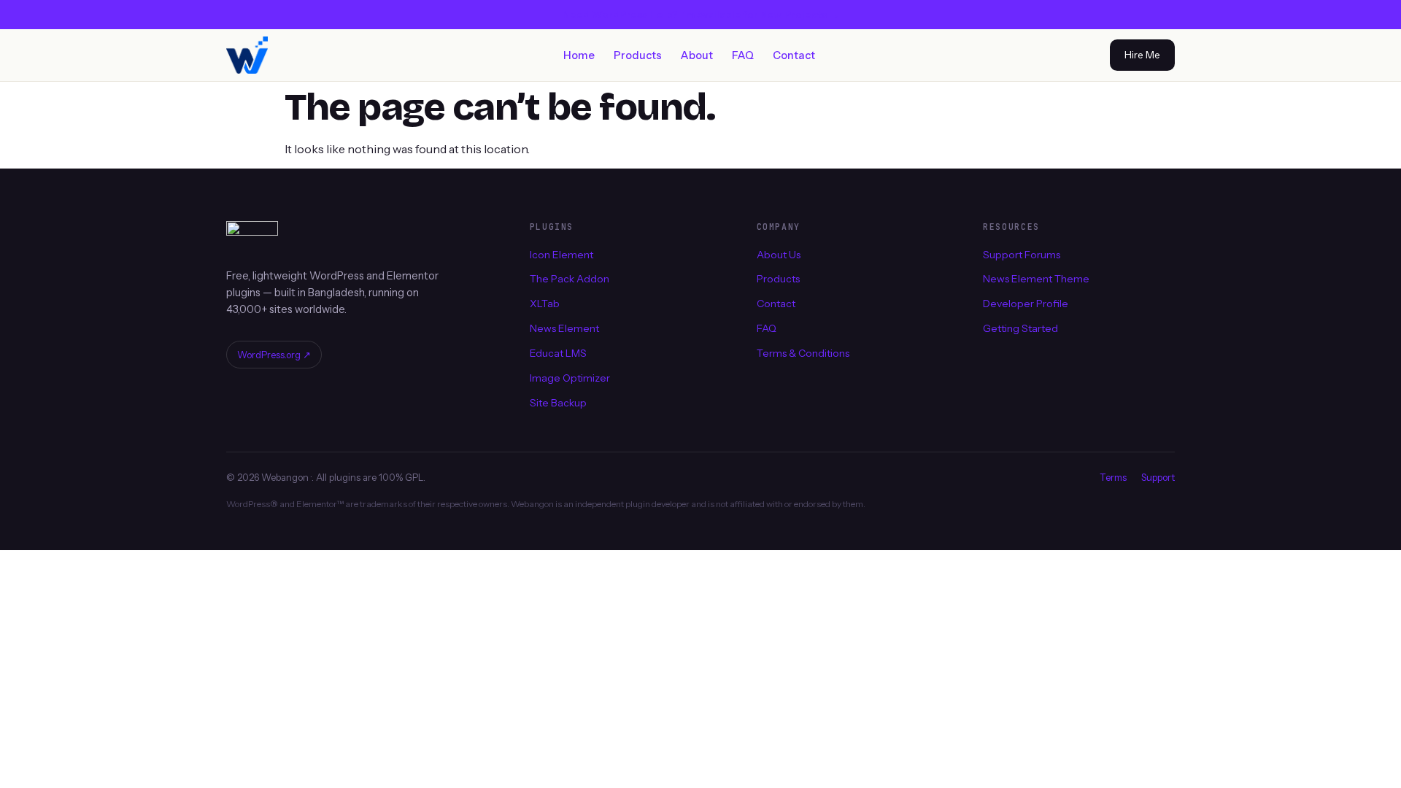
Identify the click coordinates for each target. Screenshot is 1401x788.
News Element (564, 328)
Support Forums (1021, 253)
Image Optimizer (570, 378)
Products (638, 55)
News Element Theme (1036, 278)
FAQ (743, 55)
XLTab (545, 303)
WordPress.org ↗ (274, 354)
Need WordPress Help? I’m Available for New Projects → (701, 14)
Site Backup (558, 402)
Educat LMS (558, 353)
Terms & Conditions (803, 353)
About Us (778, 253)
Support (1158, 477)
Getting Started (1020, 328)
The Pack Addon (569, 278)
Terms (1113, 477)
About (697, 55)
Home (579, 55)
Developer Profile (1025, 303)
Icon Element (561, 253)
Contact (794, 55)
